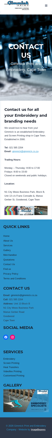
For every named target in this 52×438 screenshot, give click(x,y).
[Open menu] (46, 5)
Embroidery (9, 359)
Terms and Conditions (14, 278)
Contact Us (9, 264)
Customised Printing (13, 375)
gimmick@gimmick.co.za (25, 151)
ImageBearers (38, 429)
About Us (8, 240)
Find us (7, 269)
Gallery (7, 250)
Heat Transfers (11, 367)
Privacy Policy (10, 273)
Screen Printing (11, 363)
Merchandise (10, 255)
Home (6, 236)
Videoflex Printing (12, 371)
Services (7, 245)
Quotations (9, 259)
